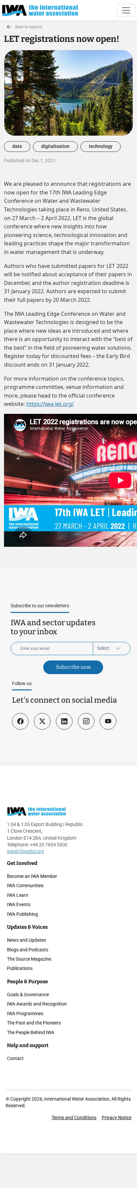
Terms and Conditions (74, 1117)
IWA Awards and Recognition (37, 1004)
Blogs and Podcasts (27, 949)
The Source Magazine (29, 959)
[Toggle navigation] (126, 10)
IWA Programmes (25, 1013)
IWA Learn (17, 895)
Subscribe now (73, 667)
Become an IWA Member (32, 876)
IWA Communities (25, 885)
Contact (15, 1058)
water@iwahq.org (25, 851)
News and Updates (26, 940)
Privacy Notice (116, 1117)
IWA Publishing (22, 914)
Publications (20, 968)
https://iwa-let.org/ (50, 404)
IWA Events (18, 904)
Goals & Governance (28, 994)
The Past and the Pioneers (34, 1022)
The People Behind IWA (30, 1032)
